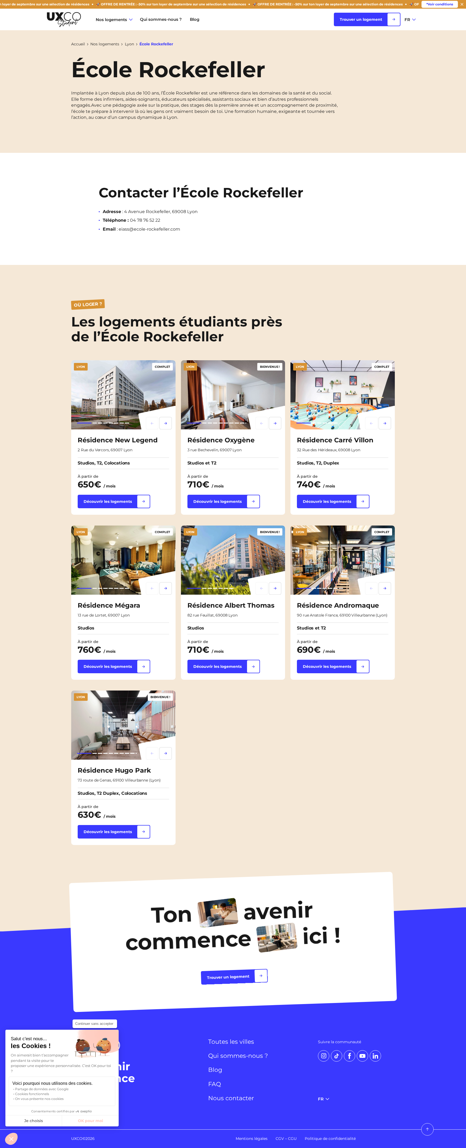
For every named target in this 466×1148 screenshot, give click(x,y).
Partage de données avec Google (41, 1089)
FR (407, 19)
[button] (11, 1138)
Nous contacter (231, 1098)
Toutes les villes (231, 1042)
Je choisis (33, 1120)
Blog (194, 19)
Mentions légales (252, 1138)
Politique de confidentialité (330, 1138)
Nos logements (111, 19)
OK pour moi (90, 1120)
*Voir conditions (439, 4)
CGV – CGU (286, 1138)
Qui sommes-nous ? (161, 19)
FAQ (214, 1084)
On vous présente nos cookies (39, 1099)
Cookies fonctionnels (32, 1094)
